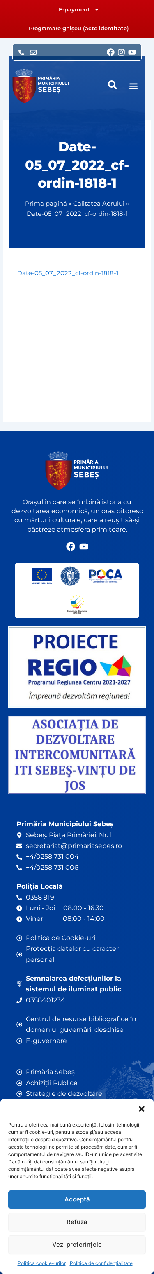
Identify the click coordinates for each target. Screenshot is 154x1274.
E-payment (74, 9)
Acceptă (77, 1199)
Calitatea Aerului (98, 203)
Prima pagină (46, 203)
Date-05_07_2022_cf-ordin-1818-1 (67, 273)
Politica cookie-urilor (42, 1263)
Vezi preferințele (77, 1244)
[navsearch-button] (112, 84)
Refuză (77, 1222)
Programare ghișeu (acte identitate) (79, 28)
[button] (142, 1109)
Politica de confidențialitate (101, 1263)
